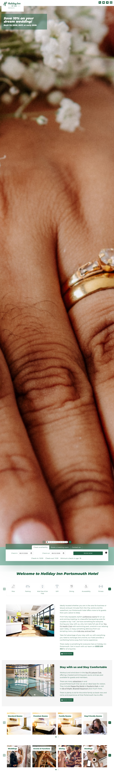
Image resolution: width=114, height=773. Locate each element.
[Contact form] (103, 2)
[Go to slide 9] (64, 542)
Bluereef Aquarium (80, 689)
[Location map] (107, 2)
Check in (14, 553)
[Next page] (109, 589)
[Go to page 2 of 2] (58, 736)
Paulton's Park (92, 686)
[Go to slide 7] (60, 542)
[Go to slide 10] (66, 542)
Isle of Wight (67, 689)
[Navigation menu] (111, 2)
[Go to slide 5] (55, 542)
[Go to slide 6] (58, 542)
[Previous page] (4, 589)
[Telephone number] (100, 2)
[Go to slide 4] (53, 542)
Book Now (88, 553)
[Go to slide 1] (47, 542)
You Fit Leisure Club (93, 673)
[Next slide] (70, 542)
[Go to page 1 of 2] (55, 736)
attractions (77, 681)
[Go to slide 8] (62, 542)
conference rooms (89, 617)
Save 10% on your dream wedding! (18, 20)
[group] (57, 723)
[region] (57, 589)
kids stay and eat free (85, 631)
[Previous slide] (44, 542)
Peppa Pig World (77, 686)
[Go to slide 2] (49, 542)
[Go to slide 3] (51, 542)
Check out (46, 553)
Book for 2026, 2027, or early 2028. (20, 25)
